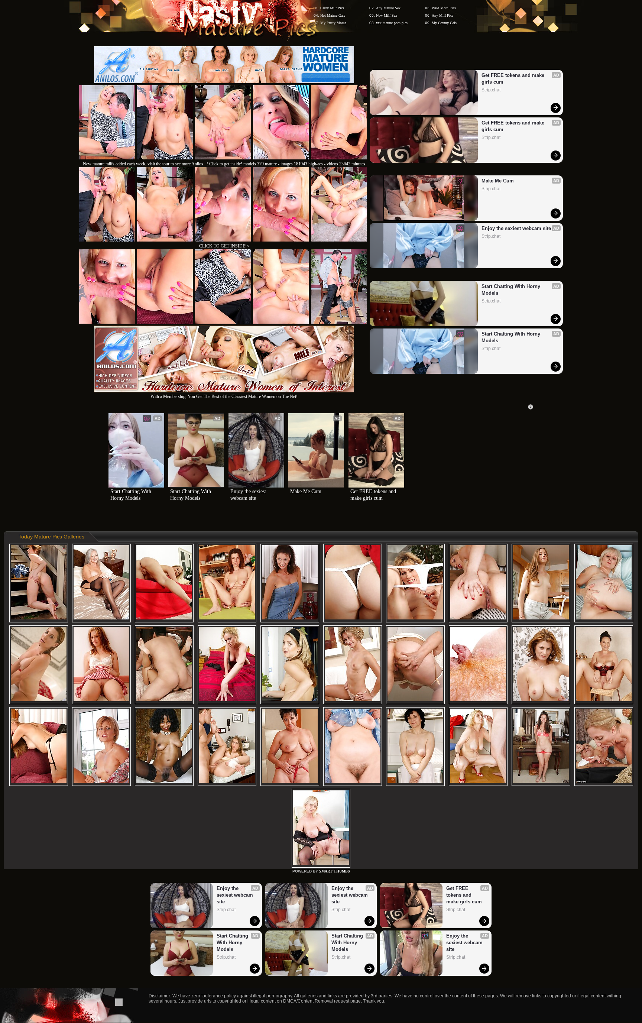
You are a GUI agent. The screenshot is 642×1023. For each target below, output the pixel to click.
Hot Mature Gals (332, 15)
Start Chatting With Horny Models (512, 290)
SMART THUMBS (334, 871)
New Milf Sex (386, 15)
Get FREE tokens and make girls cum (514, 78)
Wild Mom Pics (444, 8)
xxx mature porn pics (392, 23)
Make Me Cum (498, 181)
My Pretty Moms (333, 23)
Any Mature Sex (388, 8)
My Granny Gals (444, 23)
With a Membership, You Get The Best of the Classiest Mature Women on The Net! (224, 396)
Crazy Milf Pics (332, 8)
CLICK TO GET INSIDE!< (224, 246)
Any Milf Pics (442, 15)
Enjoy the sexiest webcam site (516, 228)
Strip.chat (491, 90)
